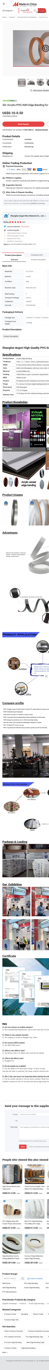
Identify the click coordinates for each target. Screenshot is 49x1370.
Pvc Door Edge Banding (13, 1342)
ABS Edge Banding (9, 1287)
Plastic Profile (38, 1314)
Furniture (12, 17)
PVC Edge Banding (31, 1283)
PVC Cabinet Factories (12, 1337)
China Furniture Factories (13, 1331)
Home (4, 17)
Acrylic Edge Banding (31, 1287)
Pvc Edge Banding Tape (34, 1337)
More (4, 1352)
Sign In (6, 244)
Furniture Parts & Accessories (26, 17)
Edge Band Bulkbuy (28, 1348)
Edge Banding (43, 17)
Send (23, 1147)
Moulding (24, 1314)
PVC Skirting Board (9, 1292)
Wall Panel (6, 1283)
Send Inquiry (23, 124)
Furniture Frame (10, 1314)
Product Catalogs (36, 1278)
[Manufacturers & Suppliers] (25, 4)
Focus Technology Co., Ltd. (30, 1361)
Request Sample (41, 130)
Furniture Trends (10, 1348)
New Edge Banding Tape (35, 1342)
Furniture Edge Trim (11, 1320)
